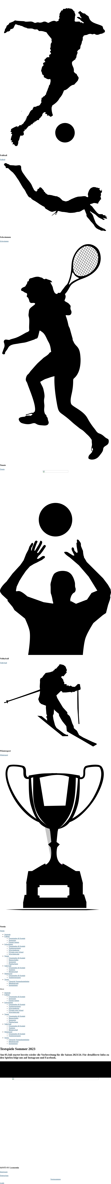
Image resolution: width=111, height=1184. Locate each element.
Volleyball (7, 966)
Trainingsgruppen (15, 948)
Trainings (12, 970)
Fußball (7, 936)
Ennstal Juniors (14, 942)
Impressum (3, 1172)
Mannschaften (13, 960)
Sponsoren (12, 940)
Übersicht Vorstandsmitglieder (19, 981)
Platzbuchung (13, 964)
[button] (55, 989)
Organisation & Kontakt (17, 938)
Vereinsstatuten (55, 1179)
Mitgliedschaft (13, 983)
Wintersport (8, 974)
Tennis (6, 956)
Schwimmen (8, 944)
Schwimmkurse (14, 950)
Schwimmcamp (14, 954)
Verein (6, 979)
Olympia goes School (16, 952)
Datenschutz (4, 1176)
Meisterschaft (13, 972)
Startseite (7, 934)
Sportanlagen (13, 985)
